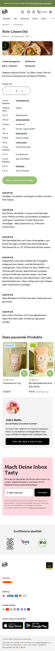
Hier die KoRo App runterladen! (40, 3)
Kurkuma (20, 166)
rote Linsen (21, 142)
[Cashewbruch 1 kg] (15, 367)
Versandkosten (41, 642)
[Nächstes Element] (50, 359)
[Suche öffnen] (22, 12)
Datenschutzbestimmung (37, 508)
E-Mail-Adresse (15, 492)
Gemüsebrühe (22, 119)
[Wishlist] (28, 12)
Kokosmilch (21, 133)
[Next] (54, 18)
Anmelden (42, 492)
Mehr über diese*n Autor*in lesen (27, 441)
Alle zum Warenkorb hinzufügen (20, 180)
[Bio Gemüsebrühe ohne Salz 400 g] (41, 367)
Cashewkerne (22, 100)
